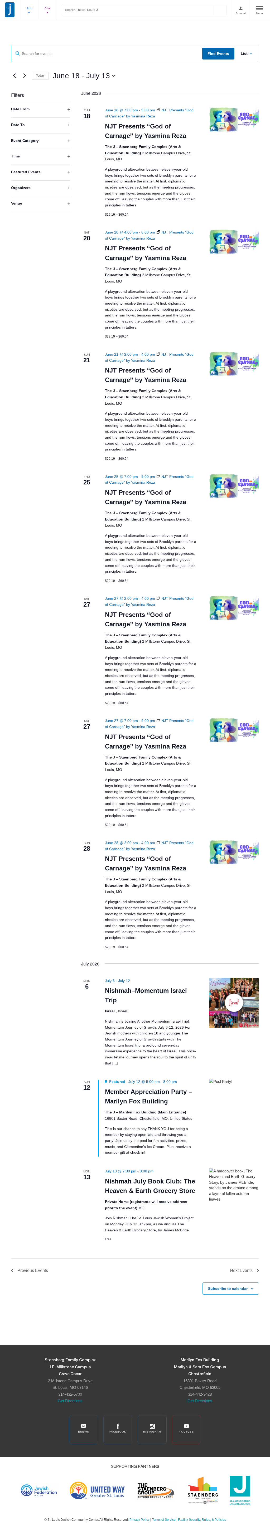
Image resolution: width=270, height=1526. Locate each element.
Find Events (218, 53)
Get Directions (70, 1401)
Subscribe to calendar (228, 1288)
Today (40, 75)
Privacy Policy (139, 1520)
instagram (152, 1431)
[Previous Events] (14, 76)
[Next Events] (24, 76)
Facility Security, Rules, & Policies (202, 1520)
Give (48, 8)
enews (83, 1431)
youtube (186, 1431)
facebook (117, 1431)
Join (29, 8)
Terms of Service (164, 1520)
